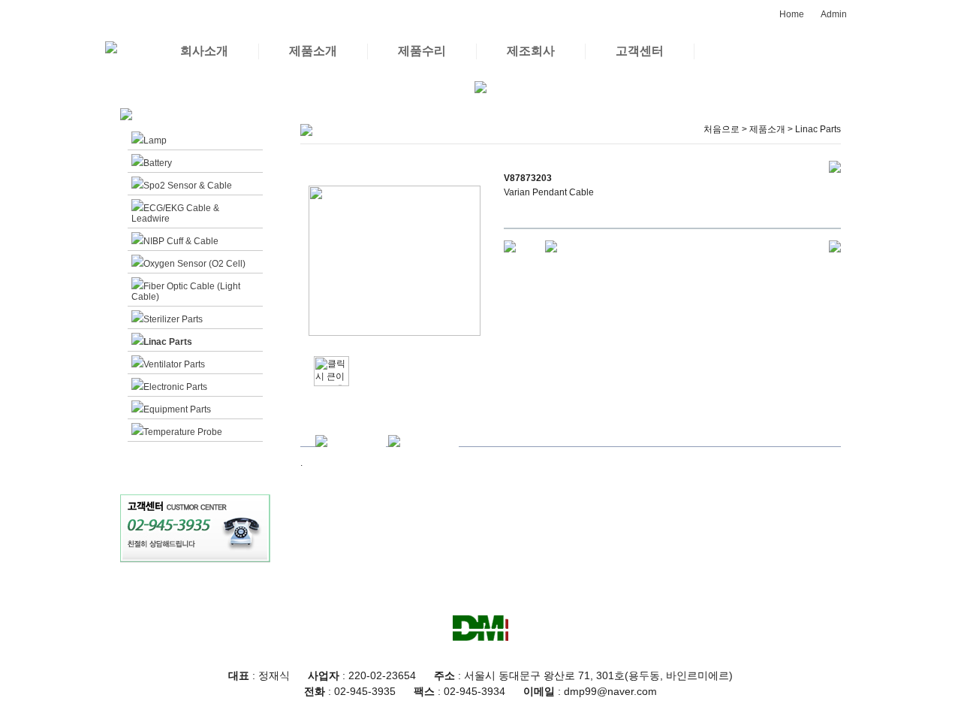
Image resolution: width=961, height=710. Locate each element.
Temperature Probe (182, 432)
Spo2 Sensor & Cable (187, 185)
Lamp (155, 140)
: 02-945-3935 (350, 691)
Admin (834, 14)
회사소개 (204, 50)
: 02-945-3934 (459, 691)
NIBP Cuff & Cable (180, 241)
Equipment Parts (177, 409)
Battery (157, 163)
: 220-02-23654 (362, 675)
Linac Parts (167, 342)
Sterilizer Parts (173, 319)
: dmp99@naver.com (590, 691)
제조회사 (531, 50)
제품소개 (313, 50)
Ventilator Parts (174, 364)
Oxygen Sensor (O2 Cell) (194, 263)
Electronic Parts (175, 387)
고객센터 (640, 50)
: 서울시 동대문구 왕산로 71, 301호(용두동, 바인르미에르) (583, 675)
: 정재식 (259, 675)
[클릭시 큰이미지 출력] (331, 371)
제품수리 (422, 50)
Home (791, 14)
